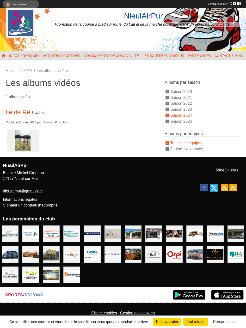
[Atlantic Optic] (153, 233)
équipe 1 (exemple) (186, 149)
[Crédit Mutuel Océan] (51, 233)
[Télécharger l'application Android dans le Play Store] (189, 295)
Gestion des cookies (137, 313)
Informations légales (20, 199)
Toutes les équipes (186, 143)
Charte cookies (104, 313)
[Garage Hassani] (10, 254)
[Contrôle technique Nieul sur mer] (51, 254)
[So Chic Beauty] (30, 254)
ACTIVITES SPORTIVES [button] (61, 56)
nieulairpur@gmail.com (23, 191)
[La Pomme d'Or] (133, 254)
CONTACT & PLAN (229, 56)
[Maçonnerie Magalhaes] (215, 233)
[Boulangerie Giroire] (236, 233)
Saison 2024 (181, 115)
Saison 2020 (181, 92)
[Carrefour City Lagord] (30, 275)
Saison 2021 (181, 97)
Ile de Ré (18, 112)
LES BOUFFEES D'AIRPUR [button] (163, 56)
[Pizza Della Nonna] (113, 233)
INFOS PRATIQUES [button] (24, 56)
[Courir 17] (153, 254)
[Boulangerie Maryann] (215, 254)
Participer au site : (218, 4)
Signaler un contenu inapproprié (30, 205)
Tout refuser (196, 322)
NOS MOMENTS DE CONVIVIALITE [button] (111, 56)
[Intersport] (113, 254)
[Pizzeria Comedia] (194, 233)
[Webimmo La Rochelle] (71, 275)
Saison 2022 (181, 103)
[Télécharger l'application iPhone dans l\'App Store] (227, 295)
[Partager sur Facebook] (204, 187)
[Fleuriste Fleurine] (51, 275)
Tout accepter (166, 322)
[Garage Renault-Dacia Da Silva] (10, 275)
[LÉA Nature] (236, 254)
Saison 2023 (181, 109)
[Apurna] (92, 233)
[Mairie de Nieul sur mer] (71, 233)
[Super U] (92, 254)
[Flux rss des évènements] (233, 187)
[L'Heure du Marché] (194, 254)
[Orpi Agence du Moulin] (174, 254)
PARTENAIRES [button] (199, 56)
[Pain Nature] (133, 233)
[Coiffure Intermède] (71, 254)
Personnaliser (225, 322)
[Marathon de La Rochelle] (10, 233)
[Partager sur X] (214, 188)
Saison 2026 (181, 121)
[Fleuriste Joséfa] (174, 233)
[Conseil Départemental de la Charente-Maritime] (30, 233)
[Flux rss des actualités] (224, 187)
